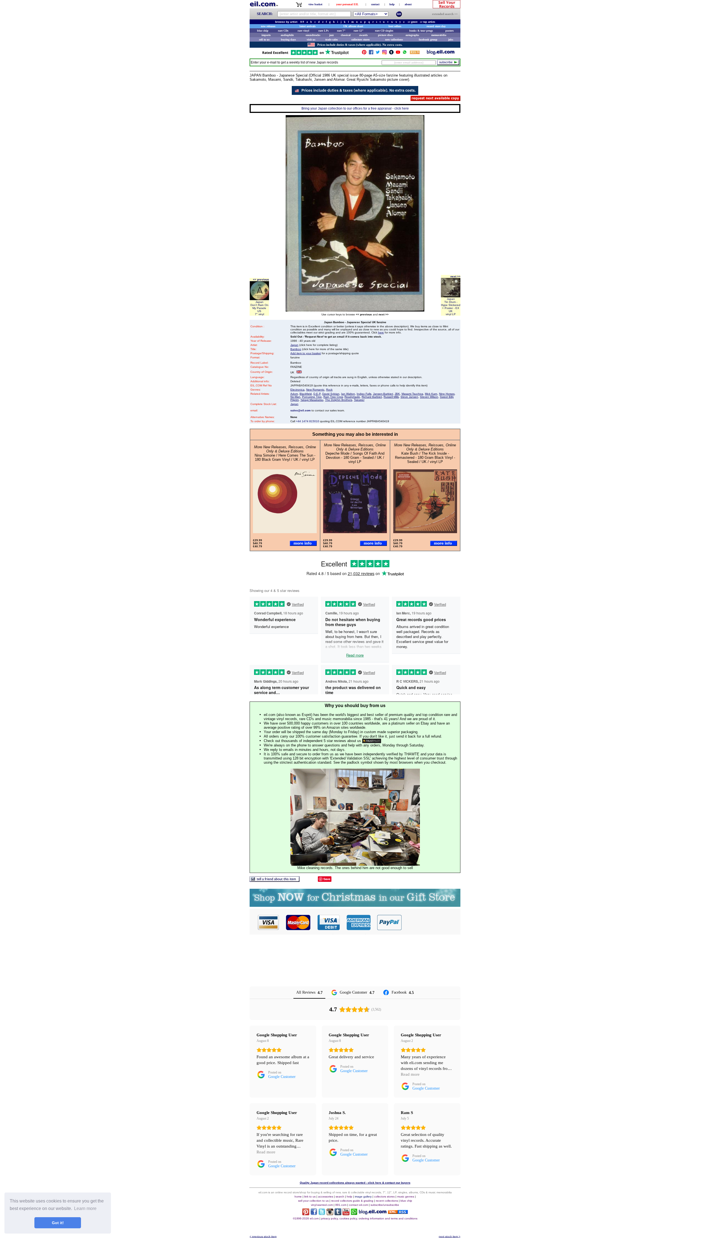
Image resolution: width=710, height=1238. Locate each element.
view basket (315, 4)
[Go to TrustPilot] (305, 54)
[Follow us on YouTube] (398, 53)
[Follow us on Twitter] (378, 53)
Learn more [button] (85, 1208)
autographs (412, 35)
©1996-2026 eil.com (306, 1218)
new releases (268, 26)
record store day (436, 26)
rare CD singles (384, 30)
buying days (288, 39)
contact (375, 4)
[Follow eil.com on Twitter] (321, 1213)
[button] (431, 922)
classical (346, 35)
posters (449, 30)
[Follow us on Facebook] (371, 53)
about (408, 4)
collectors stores (360, 39)
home (298, 1196)
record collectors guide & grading (352, 1200)
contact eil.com (358, 1204)
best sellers (395, 26)
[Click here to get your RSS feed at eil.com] (415, 53)
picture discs (385, 35)
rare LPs (323, 30)
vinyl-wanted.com (322, 1204)
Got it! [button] (58, 1223)
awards (363, 35)
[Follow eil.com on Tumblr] (337, 1213)
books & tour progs (421, 30)
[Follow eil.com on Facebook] (313, 1213)
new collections (394, 39)
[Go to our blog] (441, 53)
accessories (325, 1196)
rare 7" (341, 30)
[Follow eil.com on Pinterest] (305, 1213)
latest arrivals (308, 26)
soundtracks (313, 35)
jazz (331, 35)
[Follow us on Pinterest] (364, 53)
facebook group (428, 39)
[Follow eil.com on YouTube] (346, 1213)
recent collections (387, 1200)
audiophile (287, 35)
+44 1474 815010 (307, 421)
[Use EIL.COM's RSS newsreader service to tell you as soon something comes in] (398, 1212)
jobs (450, 39)
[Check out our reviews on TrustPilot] (371, 741)
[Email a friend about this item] (275, 880)
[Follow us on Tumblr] (391, 53)
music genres (405, 1196)
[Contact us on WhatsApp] (404, 53)
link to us (310, 1196)
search (340, 1196)
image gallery (363, 1196)
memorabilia (438, 35)
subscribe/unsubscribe (385, 1204)
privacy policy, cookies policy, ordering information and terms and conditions (369, 1218)
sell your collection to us (313, 1200)
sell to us (264, 39)
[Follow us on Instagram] (384, 53)
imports (266, 35)
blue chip (262, 30)
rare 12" (359, 30)
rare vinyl (303, 30)
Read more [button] (410, 1074)
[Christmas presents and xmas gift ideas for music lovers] (355, 905)
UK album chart (353, 26)
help (392, 4)
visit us (311, 39)
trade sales (331, 39)
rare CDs (283, 30)
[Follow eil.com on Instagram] (329, 1213)
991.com (340, 1204)
